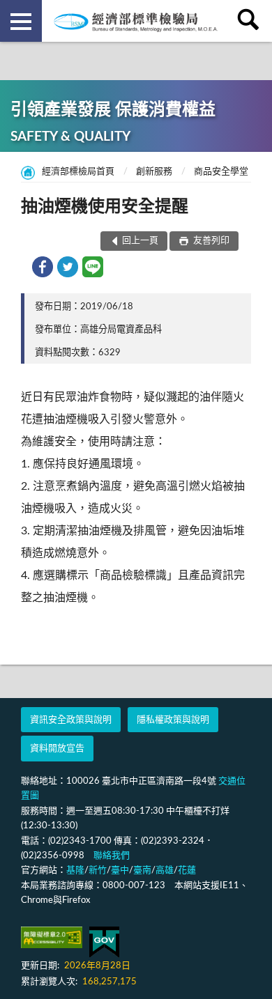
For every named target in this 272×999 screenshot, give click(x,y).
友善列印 (210, 240)
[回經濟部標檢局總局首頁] (136, 21)
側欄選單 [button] (21, 21)
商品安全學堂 (221, 171)
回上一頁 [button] (140, 240)
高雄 (165, 870)
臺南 (142, 870)
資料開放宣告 (57, 748)
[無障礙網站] (51, 937)
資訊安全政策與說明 (71, 720)
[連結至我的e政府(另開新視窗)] (104, 942)
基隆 (75, 870)
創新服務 (154, 171)
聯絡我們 (111, 855)
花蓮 (187, 870)
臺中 (120, 870)
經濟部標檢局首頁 (78, 171)
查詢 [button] (251, 21)
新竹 (98, 870)
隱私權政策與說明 (173, 720)
